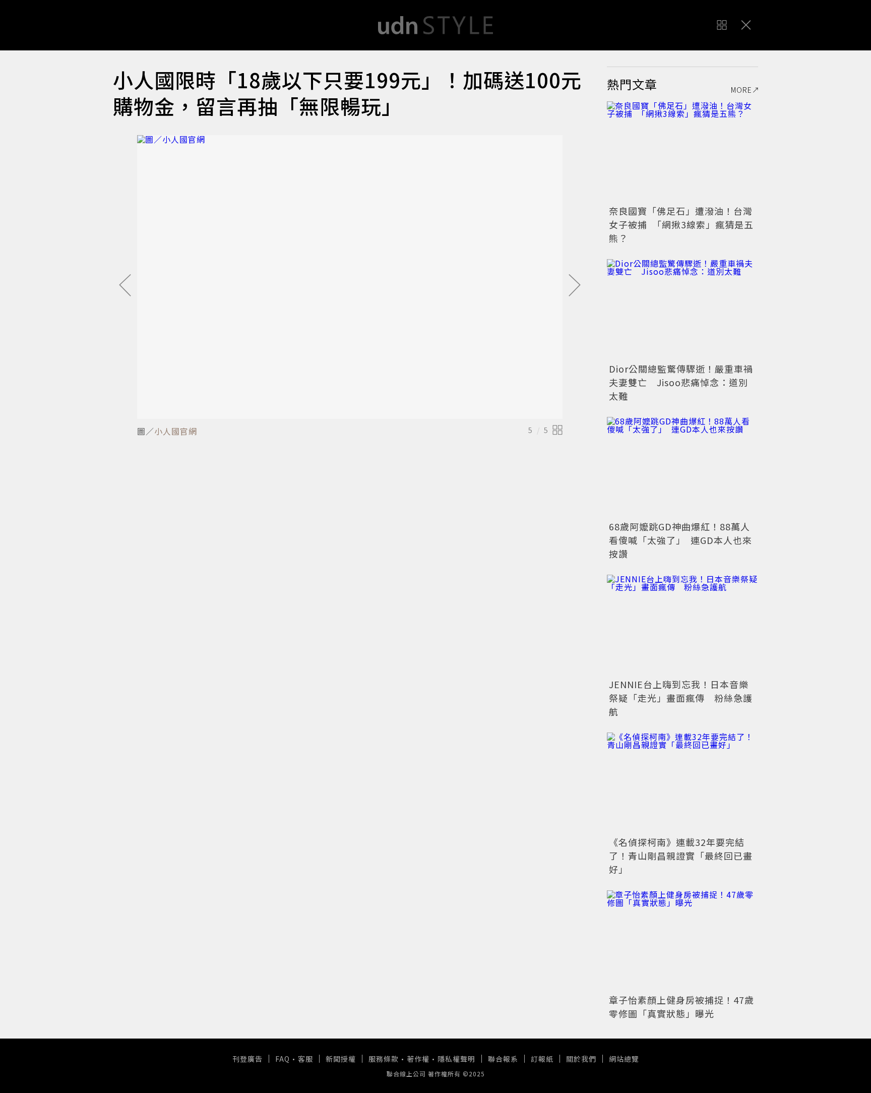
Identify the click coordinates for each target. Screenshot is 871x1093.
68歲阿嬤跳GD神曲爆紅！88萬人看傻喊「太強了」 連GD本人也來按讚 (680, 540)
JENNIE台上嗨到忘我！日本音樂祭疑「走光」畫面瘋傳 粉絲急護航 (681, 698)
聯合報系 (503, 1059)
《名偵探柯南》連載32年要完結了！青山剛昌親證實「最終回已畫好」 (681, 855)
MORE (741, 89)
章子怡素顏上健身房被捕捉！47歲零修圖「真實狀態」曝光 (681, 1006)
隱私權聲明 (456, 1058)
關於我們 (581, 1059)
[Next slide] (575, 286)
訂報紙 (542, 1059)
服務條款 (383, 1058)
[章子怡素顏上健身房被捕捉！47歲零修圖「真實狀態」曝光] (682, 940)
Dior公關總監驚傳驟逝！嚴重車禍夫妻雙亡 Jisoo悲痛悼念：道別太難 (681, 382)
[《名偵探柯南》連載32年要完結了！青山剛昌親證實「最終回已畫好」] (682, 783)
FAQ (282, 1058)
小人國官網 (175, 431)
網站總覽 (624, 1059)
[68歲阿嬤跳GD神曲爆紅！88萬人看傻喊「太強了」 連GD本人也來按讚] (682, 467)
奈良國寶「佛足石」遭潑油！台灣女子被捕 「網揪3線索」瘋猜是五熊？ (681, 224)
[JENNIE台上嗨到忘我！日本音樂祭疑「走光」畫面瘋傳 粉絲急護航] (682, 625)
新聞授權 (341, 1059)
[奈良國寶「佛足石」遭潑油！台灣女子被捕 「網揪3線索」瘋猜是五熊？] (682, 151)
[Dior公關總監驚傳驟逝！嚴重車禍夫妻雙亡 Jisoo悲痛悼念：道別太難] (682, 309)
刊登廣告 (247, 1059)
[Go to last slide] (125, 286)
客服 (305, 1058)
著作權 (418, 1058)
